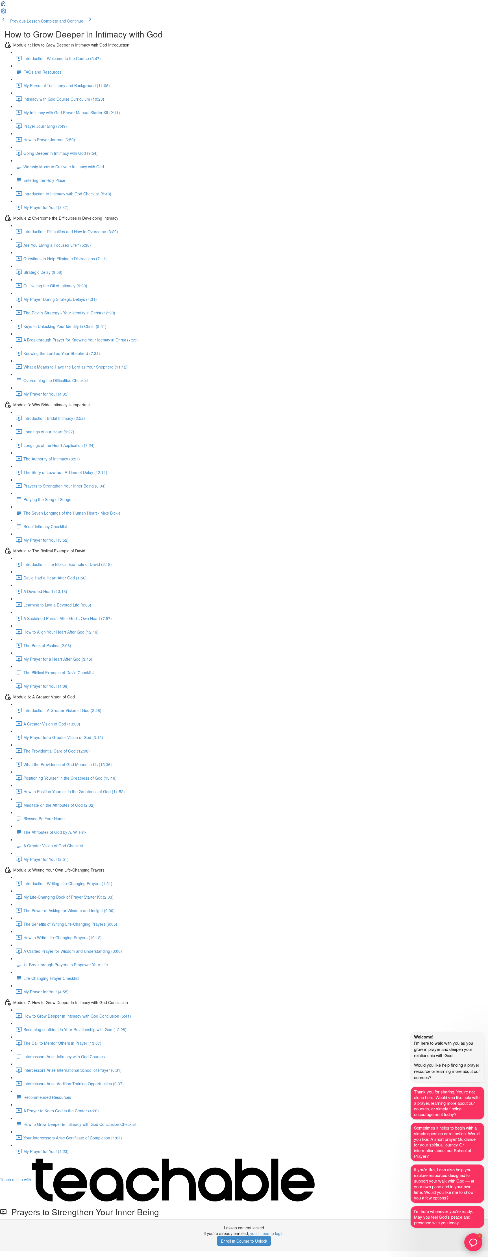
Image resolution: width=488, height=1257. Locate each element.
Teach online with (16, 1179)
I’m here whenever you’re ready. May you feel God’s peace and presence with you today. (443, 1216)
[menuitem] (3, 13)
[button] (3, 5)
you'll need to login (267, 1233)
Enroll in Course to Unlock (244, 1241)
